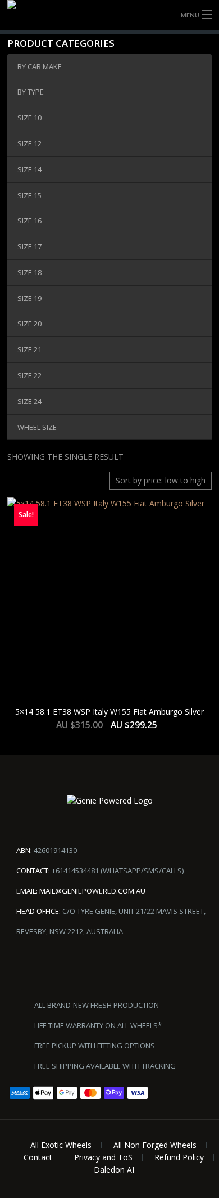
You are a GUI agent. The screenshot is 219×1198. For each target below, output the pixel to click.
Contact (38, 1157)
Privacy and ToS (103, 1157)
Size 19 (29, 298)
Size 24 (29, 401)
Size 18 (29, 272)
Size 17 (29, 246)
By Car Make (39, 66)
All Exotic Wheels (61, 1144)
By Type (30, 92)
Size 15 (29, 195)
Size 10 (29, 118)
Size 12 (29, 143)
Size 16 (29, 221)
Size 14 (29, 169)
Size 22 (29, 375)
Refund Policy (179, 1157)
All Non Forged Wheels (155, 1144)
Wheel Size (37, 427)
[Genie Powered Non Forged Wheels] (109, 15)
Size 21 (29, 349)
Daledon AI (114, 1169)
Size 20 (29, 323)
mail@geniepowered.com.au (92, 891)
